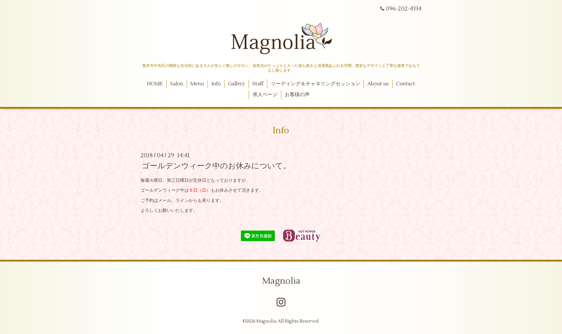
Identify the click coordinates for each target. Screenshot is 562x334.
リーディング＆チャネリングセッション (315, 84)
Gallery (236, 84)
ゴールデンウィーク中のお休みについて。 (216, 166)
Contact (405, 84)
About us (378, 84)
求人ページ (265, 94)
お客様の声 (297, 94)
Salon (176, 84)
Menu (197, 84)
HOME (155, 84)
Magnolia (281, 281)
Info (216, 84)
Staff (257, 84)
